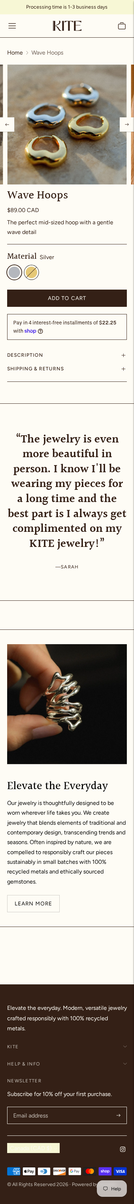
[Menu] (12, 26)
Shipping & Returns (35, 368)
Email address (29, 1107)
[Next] (127, 124)
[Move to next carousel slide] (127, 432)
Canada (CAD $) (31, 1148)
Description (25, 355)
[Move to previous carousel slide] (7, 432)
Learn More (33, 903)
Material (22, 257)
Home (15, 52)
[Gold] (31, 272)
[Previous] (7, 124)
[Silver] (14, 272)
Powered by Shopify (94, 1184)
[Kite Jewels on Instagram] (122, 1150)
